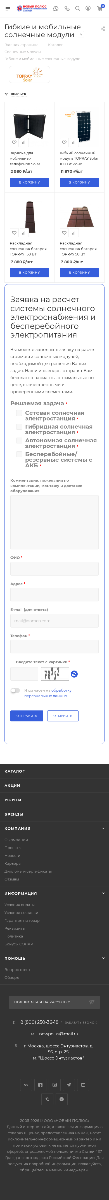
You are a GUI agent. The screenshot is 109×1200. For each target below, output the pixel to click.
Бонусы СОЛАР (18, 944)
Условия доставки (21, 912)
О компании (16, 839)
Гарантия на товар (22, 920)
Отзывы (11, 879)
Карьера (12, 863)
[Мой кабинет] (88, 9)
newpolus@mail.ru (58, 1033)
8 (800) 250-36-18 (39, 1022)
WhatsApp (62, 1099)
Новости (12, 855)
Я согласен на (48, 693)
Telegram (69, 1085)
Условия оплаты (19, 904)
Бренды (13, 814)
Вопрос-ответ (17, 969)
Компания (17, 828)
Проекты (12, 847)
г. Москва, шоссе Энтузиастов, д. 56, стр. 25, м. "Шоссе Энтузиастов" (58, 1052)
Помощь (14, 958)
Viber (47, 1099)
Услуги (13, 800)
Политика (13, 936)
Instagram (55, 1085)
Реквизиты (14, 928)
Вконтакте (26, 1085)
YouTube (83, 1085)
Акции (12, 785)
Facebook (40, 1085)
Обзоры (12, 977)
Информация (20, 893)
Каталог (14, 771)
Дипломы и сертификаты (28, 871)
